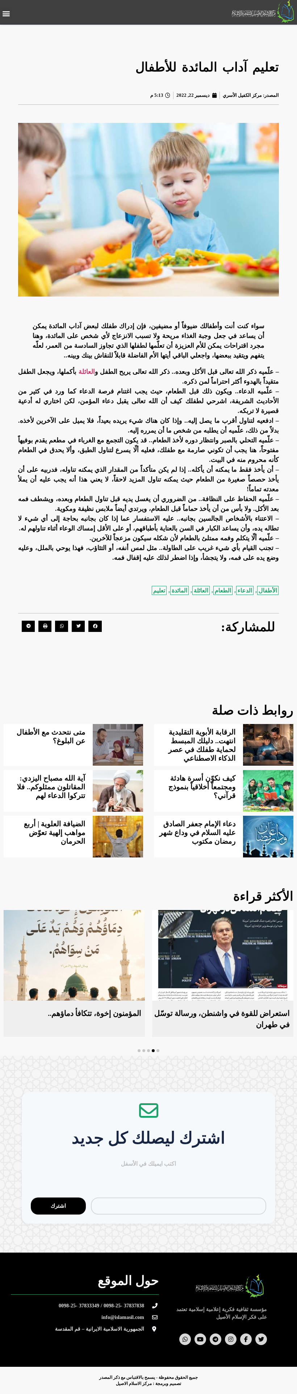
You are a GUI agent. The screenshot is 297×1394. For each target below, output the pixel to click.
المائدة (179, 590)
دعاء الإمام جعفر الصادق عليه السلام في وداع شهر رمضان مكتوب (197, 832)
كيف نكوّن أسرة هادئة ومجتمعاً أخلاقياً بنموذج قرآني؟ (202, 786)
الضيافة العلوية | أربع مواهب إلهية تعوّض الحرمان (54, 832)
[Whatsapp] (185, 1339)
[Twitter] (261, 1339)
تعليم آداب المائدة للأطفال (207, 67)
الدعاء (245, 590)
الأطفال (268, 590)
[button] (6, 13)
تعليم (159, 590)
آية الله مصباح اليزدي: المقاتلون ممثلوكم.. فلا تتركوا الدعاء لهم (51, 786)
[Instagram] (231, 1339)
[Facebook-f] (246, 1339)
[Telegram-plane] (215, 1339)
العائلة (87, 371)
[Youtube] (200, 1339)
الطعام (223, 590)
